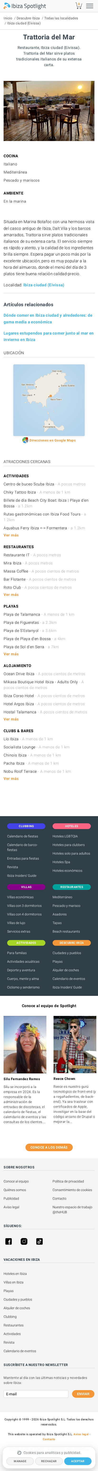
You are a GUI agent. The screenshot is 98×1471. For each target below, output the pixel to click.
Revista (12, 867)
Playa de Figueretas (30, 622)
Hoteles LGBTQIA (65, 836)
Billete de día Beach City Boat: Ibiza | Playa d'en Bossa (46, 503)
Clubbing (10, 1317)
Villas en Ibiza (14, 1282)
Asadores (60, 914)
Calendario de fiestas (22, 836)
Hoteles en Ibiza (15, 1274)
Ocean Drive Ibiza (44, 674)
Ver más (11, 535)
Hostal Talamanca (45, 712)
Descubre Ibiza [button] (72, 943)
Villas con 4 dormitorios (24, 914)
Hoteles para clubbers (69, 845)
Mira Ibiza (28, 563)
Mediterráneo (62, 897)
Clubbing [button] (26, 826)
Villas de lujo (16, 923)
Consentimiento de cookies (72, 1190)
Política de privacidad (68, 1181)
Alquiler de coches (66, 970)
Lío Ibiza (28, 739)
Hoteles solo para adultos (71, 853)
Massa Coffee (41, 571)
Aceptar (78, 1461)
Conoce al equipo (16, 1181)
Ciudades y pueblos (67, 953)
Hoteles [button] (71, 826)
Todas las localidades (61, 18)
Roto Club (38, 587)
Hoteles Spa (61, 862)
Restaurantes (14, 1325)
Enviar (83, 1394)
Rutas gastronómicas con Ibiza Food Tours (45, 517)
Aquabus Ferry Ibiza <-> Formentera (44, 528)
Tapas (57, 923)
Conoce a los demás (49, 1147)
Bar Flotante (40, 579)
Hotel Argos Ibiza (44, 704)
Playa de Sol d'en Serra (31, 647)
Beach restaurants (66, 931)
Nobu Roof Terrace (37, 771)
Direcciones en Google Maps (52, 440)
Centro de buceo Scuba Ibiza (45, 484)
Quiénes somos (15, 1190)
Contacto (59, 1198)
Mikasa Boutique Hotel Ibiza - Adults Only (44, 685)
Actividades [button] (26, 943)
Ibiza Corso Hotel (44, 695)
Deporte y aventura (21, 970)
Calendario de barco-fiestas (22, 847)
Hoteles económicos (67, 870)
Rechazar (49, 1461)
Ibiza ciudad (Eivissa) (24, 23)
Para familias (17, 953)
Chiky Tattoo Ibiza (37, 492)
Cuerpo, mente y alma (23, 979)
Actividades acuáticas (23, 961)
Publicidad (11, 1198)
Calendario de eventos (69, 979)
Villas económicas (20, 897)
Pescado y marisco (66, 906)
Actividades (12, 1334)
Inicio (8, 18)
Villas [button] (26, 887)
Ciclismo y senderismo (23, 987)
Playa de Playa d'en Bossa (34, 638)
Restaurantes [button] (71, 887)
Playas (58, 961)
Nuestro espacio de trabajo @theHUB (73, 1209)
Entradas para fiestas (23, 858)
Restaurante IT (32, 555)
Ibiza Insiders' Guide (21, 875)
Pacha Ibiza (31, 763)
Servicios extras (18, 931)
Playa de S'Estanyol (30, 630)
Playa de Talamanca (39, 614)
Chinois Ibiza (32, 755)
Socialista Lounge (37, 747)
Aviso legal (11, 1207)
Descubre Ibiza (28, 18)
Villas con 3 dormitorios (24, 906)
